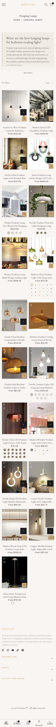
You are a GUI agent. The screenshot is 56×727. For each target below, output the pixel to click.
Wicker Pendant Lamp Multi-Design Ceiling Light (14, 276)
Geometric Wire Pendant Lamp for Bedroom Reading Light (14, 129)
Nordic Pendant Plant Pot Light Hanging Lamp (41, 224)
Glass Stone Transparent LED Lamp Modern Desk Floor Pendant (14, 595)
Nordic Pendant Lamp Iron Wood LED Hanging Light (14, 224)
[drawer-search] (46, 4)
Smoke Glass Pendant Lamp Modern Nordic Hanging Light (14, 338)
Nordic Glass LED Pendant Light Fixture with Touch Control (14, 441)
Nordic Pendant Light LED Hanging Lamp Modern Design (41, 386)
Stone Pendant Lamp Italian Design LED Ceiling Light (41, 177)
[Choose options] (24, 118)
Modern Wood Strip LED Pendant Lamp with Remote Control (14, 548)
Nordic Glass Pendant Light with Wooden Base (14, 177)
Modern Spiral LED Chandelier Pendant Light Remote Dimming (41, 129)
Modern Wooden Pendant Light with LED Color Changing (41, 441)
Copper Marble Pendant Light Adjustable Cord (41, 548)
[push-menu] (4, 4)
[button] (4, 92)
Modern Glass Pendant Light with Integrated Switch (41, 276)
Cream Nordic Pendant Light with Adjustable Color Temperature (41, 500)
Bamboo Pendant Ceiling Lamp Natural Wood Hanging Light (41, 338)
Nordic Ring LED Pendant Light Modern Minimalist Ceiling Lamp (14, 500)
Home (17, 20)
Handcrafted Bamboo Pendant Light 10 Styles (14, 386)
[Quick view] (23, 112)
